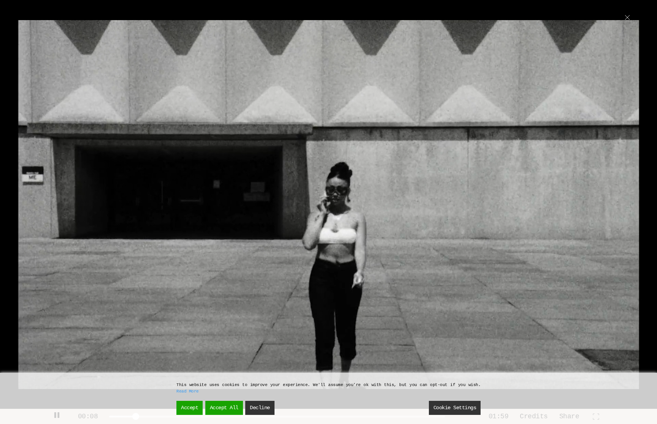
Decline (260, 408)
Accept (189, 408)
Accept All (224, 408)
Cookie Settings (454, 408)
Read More (187, 391)
